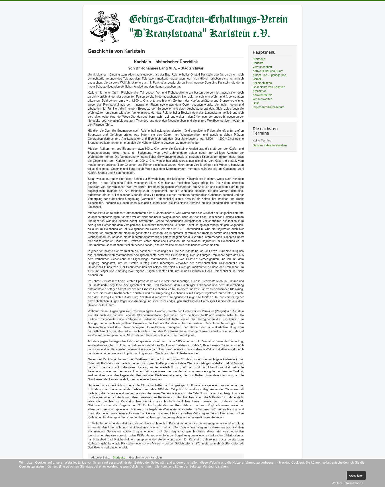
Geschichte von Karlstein (269, 87)
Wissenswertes (262, 99)
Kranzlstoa (259, 91)
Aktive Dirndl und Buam (268, 71)
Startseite (259, 59)
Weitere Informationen (347, 483)
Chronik (257, 79)
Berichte (258, 63)
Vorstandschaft (262, 67)
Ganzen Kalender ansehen (270, 145)
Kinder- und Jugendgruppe (269, 75)
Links (256, 103)
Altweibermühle (262, 95)
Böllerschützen (262, 83)
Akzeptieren (356, 475)
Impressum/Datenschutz (268, 107)
